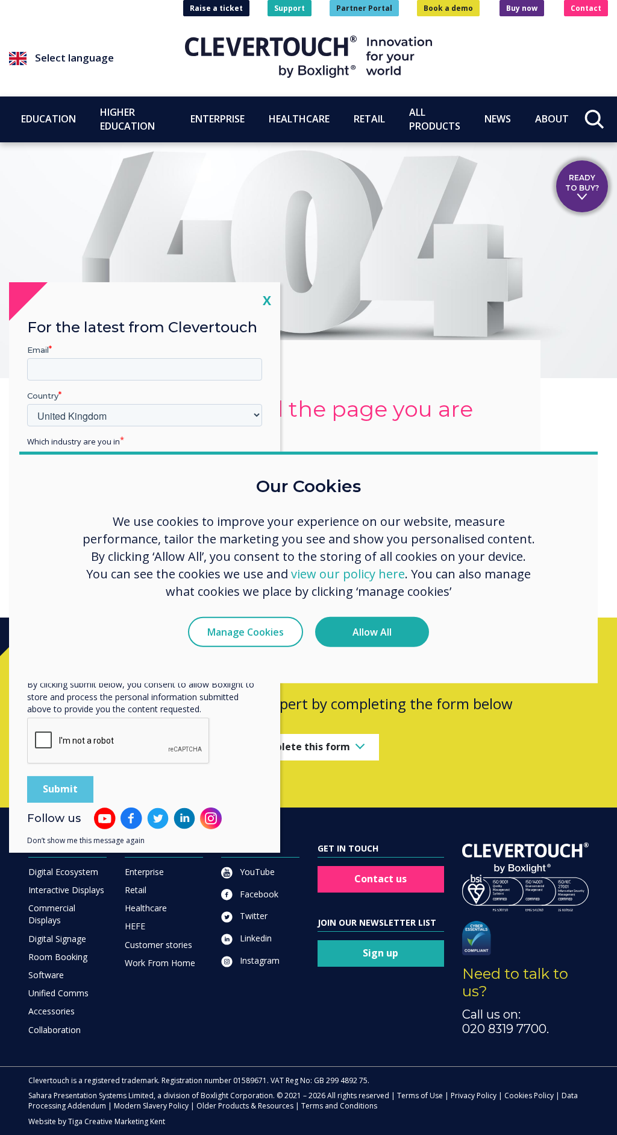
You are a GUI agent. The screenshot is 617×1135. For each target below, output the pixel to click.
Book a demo (448, 8)
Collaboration (54, 1029)
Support (289, 8)
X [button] (267, 300)
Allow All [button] (372, 632)
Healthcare (146, 908)
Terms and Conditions (339, 1106)
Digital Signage (57, 938)
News (497, 118)
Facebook (257, 894)
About (552, 118)
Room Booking (57, 957)
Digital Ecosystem (63, 871)
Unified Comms (58, 993)
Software (46, 975)
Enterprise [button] (217, 118)
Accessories (51, 1011)
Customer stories (158, 944)
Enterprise (144, 871)
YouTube (256, 871)
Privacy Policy (473, 1095)
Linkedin (254, 938)
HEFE (135, 926)
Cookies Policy (529, 1095)
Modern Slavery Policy (151, 1106)
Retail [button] (369, 118)
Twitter (252, 916)
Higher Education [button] (127, 119)
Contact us (380, 878)
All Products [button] (434, 119)
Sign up (380, 953)
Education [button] (48, 118)
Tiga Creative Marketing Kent (116, 1121)
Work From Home (160, 963)
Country (42, 395)
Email (38, 350)
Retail (135, 890)
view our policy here (348, 573)
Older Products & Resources (244, 1106)
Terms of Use (420, 1095)
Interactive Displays (66, 890)
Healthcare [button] (299, 118)
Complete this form (302, 746)
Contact (586, 8)
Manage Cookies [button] (245, 632)
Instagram (258, 960)
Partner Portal (364, 8)
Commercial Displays (51, 914)
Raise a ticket (216, 8)
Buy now (521, 8)
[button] (97, 58)
